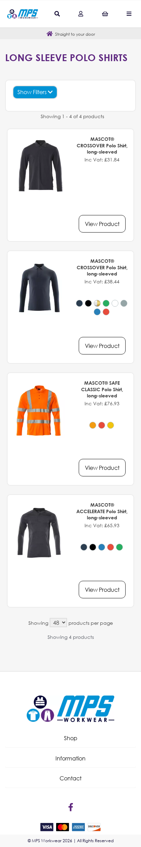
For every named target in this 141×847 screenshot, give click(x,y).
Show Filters (32, 91)
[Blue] (97, 311)
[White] (115, 303)
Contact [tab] (70, 778)
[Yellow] (110, 425)
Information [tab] (70, 758)
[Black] (88, 303)
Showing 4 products (71, 637)
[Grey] (123, 303)
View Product (102, 223)
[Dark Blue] (79, 303)
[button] (70, 738)
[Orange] (92, 425)
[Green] (106, 303)
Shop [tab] (70, 738)
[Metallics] (97, 303)
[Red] (106, 311)
